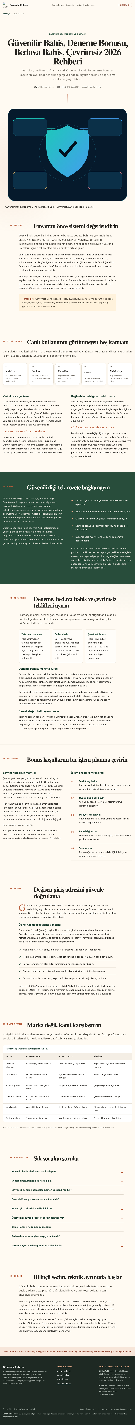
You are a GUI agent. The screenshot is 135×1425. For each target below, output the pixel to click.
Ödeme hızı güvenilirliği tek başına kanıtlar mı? (37, 1217)
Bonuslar (70, 5)
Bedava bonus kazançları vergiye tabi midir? (36, 1236)
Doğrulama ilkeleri (64, 1371)
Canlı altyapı (58, 5)
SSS (93, 5)
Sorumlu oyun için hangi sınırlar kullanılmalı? (36, 1245)
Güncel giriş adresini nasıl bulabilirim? (32, 1208)
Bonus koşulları (63, 1375)
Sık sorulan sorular (64, 1383)
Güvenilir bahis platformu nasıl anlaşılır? (33, 1171)
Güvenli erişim (62, 1379)
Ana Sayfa (6, 14)
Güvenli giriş (83, 5)
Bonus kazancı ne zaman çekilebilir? (31, 1226)
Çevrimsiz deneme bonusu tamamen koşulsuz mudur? (41, 1189)
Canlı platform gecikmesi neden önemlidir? (35, 1199)
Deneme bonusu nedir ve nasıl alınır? (31, 1180)
